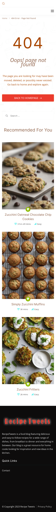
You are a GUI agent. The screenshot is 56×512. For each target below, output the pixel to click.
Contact (6, 470)
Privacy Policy (45, 506)
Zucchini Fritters (28, 389)
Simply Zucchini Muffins (28, 304)
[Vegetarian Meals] (28, 209)
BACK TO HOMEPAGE (26, 98)
